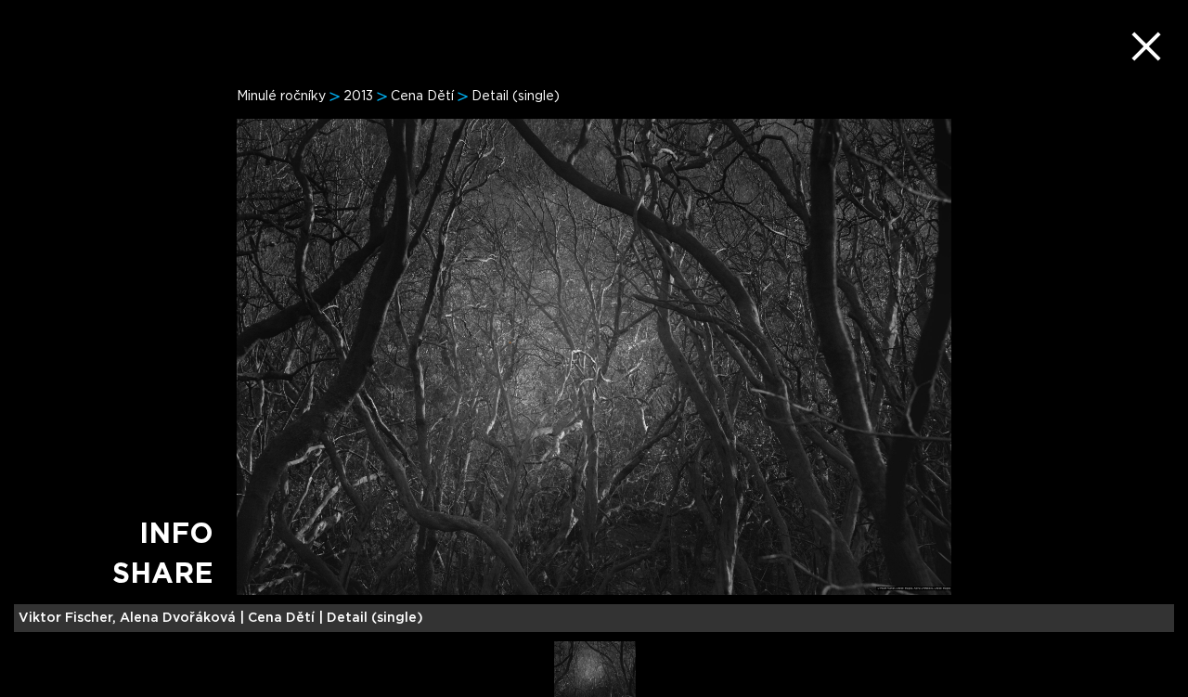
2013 (358, 96)
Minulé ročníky (281, 96)
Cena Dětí (422, 96)
